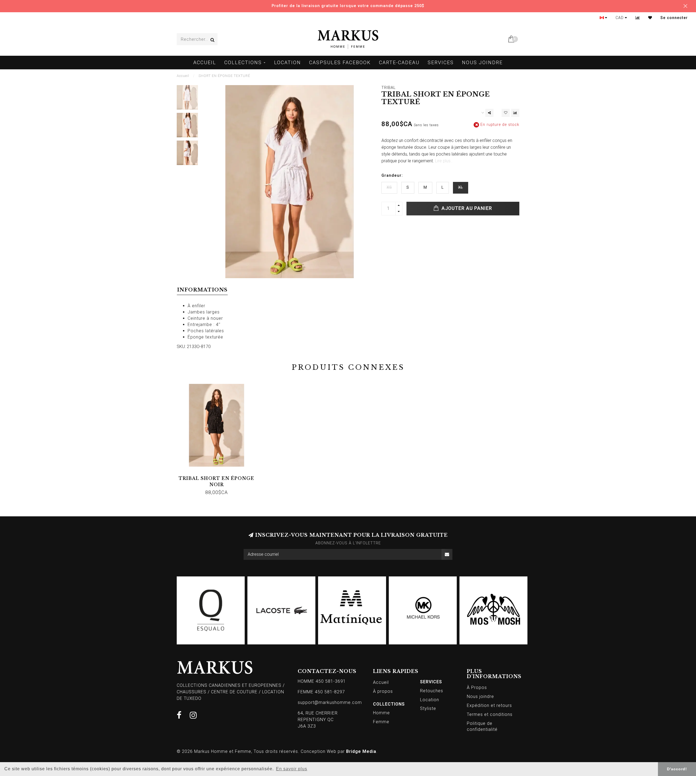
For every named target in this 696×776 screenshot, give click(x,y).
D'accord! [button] (677, 769)
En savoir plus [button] (291, 768)
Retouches (431, 690)
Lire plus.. (444, 160)
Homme (381, 712)
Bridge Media (361, 751)
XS (389, 187)
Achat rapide (219, 476)
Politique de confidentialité (482, 726)
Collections (243, 62)
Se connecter (674, 17)
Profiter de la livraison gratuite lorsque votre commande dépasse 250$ (348, 6)
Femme (381, 721)
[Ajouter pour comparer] (515, 113)
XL (460, 187)
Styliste (428, 708)
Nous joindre (482, 62)
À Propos (477, 687)
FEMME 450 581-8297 (321, 691)
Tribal (388, 87)
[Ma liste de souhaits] (650, 17)
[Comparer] (637, 17)
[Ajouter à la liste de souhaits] (506, 113)
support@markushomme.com (330, 702)
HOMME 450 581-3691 (322, 681)
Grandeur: (392, 175)
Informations (202, 290)
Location (287, 62)
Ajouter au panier (466, 208)
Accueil (204, 62)
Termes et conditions (489, 714)
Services (441, 62)
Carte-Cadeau (399, 62)
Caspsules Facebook (340, 62)
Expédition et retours (489, 705)
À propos (383, 691)
